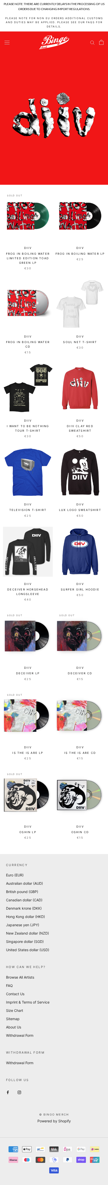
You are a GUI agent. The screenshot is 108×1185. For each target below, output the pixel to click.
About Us (13, 1027)
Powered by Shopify (54, 1121)
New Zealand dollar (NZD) (27, 933)
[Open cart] (101, 42)
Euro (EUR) (15, 875)
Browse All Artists (20, 977)
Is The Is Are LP (27, 753)
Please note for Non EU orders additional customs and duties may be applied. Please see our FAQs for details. (54, 22)
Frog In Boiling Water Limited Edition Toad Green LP (28, 258)
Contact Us (15, 994)
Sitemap (13, 1019)
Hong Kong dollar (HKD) (25, 916)
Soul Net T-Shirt (80, 342)
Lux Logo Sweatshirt (80, 510)
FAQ (9, 985)
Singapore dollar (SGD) (25, 941)
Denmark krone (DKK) (24, 908)
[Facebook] (8, 1092)
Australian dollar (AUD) (24, 883)
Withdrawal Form (19, 1035)
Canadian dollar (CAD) (24, 900)
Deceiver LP (28, 673)
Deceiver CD (80, 673)
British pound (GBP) (22, 892)
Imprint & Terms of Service (27, 1002)
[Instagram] (19, 1092)
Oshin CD (80, 832)
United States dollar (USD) (27, 950)
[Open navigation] (7, 42)
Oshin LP (27, 832)
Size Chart (14, 1010)
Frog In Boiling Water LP (80, 253)
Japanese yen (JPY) (22, 925)
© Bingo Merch (54, 1114)
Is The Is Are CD (80, 753)
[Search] (92, 42)
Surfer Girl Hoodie (80, 589)
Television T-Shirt (28, 510)
